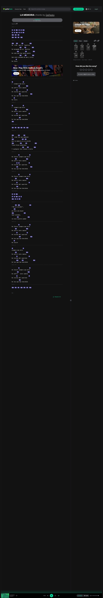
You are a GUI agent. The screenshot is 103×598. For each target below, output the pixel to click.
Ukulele (85, 40)
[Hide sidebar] (71, 300)
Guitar (75, 40)
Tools (24, 9)
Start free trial (78, 9)
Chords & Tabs (18, 9)
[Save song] (16, 595)
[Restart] (47, 595)
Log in (96, 9)
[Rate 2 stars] (83, 70)
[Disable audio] (58, 595)
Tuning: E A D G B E (77, 59)
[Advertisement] (48, 3)
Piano (80, 40)
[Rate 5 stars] (91, 70)
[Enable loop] (55, 595)
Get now (16, 73)
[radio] (80, 595)
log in (85, 74)
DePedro (50, 15)
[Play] (51, 595)
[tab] (37, 20)
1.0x (44, 595)
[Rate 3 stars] (86, 70)
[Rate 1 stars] (81, 70)
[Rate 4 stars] (89, 70)
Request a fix (58, 296)
